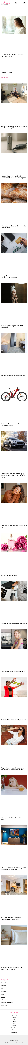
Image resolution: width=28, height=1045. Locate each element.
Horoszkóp (4, 1005)
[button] (16, 3)
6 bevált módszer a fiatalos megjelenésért (14, 623)
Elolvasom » (5, 58)
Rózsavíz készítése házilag (9, 575)
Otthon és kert (4, 999)
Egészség (4, 982)
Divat (2, 988)
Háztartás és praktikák (7, 1002)
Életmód (3, 991)
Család (3, 997)
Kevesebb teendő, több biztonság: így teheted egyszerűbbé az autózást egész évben (13, 475)
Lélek (2, 994)
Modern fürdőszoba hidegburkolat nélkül (13, 375)
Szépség (3, 985)
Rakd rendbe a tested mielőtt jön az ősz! (13, 720)
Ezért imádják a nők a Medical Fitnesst (13, 671)
